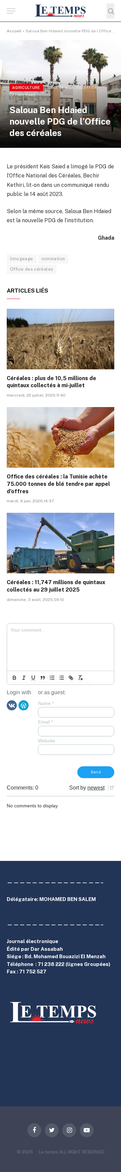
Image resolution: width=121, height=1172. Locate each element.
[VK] (12, 705)
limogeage (21, 258)
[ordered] (52, 678)
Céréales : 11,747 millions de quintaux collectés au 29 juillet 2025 (56, 586)
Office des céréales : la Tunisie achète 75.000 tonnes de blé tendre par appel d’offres (58, 484)
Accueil (14, 31)
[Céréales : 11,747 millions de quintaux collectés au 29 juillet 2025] (60, 543)
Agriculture (26, 88)
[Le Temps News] (60, 11)
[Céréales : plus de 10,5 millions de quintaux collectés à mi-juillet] (60, 339)
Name (46, 703)
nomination (53, 258)
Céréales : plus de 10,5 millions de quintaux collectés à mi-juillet (51, 382)
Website (46, 740)
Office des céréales (31, 269)
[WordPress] (23, 705)
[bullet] (61, 678)
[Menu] (11, 11)
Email (45, 722)
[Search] (110, 11)
